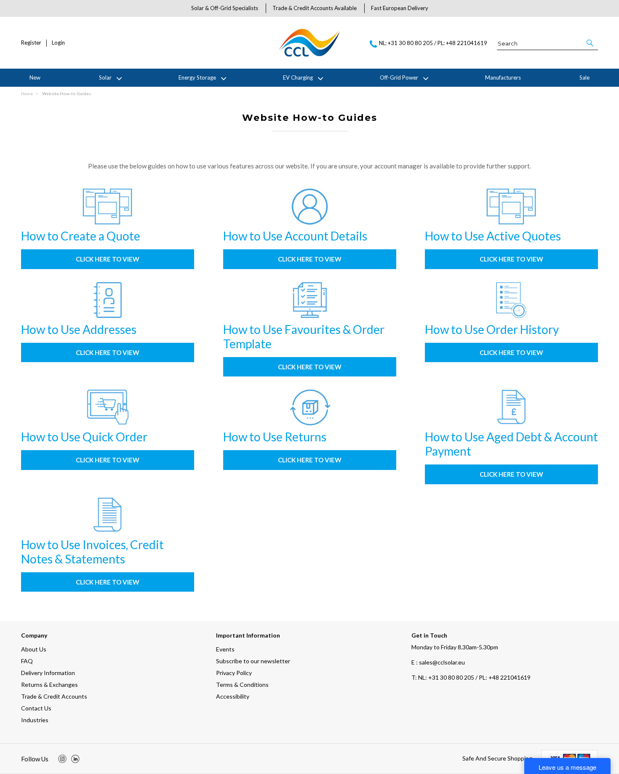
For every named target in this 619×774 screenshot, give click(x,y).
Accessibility (232, 696)
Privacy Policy (234, 672)
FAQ (27, 661)
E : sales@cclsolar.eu (438, 662)
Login (58, 43)
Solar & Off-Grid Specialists (224, 8)
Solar (105, 77)
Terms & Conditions (242, 684)
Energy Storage (197, 77)
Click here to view (107, 259)
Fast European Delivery (399, 8)
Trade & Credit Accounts (54, 696)
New (34, 77)
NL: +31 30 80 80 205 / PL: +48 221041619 (471, 677)
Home (27, 93)
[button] (590, 43)
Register (31, 43)
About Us (33, 649)
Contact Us (36, 708)
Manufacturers (503, 77)
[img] (62, 759)
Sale (584, 77)
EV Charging (298, 77)
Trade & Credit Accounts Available (314, 8)
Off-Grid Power (399, 77)
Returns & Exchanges (49, 684)
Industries (34, 719)
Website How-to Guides (66, 93)
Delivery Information (48, 672)
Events (225, 649)
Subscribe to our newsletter (253, 661)
